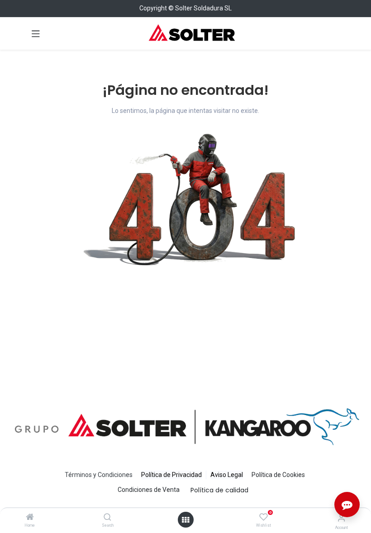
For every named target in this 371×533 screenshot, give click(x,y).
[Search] (107, 517)
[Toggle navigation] (35, 33)
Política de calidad (219, 490)
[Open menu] (185, 519)
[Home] (30, 517)
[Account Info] (341, 518)
